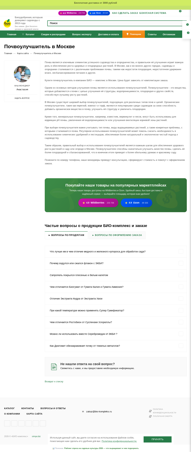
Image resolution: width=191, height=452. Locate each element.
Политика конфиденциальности (164, 411)
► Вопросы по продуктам (66, 235)
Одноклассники (29, 423)
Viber (169, 367)
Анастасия (22, 89)
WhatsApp (176, 367)
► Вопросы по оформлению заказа (117, 235)
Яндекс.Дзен (36, 423)
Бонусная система (152, 13)
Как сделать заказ (125, 13)
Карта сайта (35, 414)
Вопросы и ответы (53, 408)
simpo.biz (36, 436)
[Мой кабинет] (171, 13)
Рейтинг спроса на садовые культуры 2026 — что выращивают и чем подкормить (101, 448)
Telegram (14, 423)
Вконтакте (7, 423)
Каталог (9, 408)
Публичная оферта (163, 416)
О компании (12, 414)
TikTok (43, 423)
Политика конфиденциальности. (119, 441)
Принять (158, 439)
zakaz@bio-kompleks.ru (99, 411)
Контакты (27, 408)
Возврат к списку (54, 381)
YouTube (21, 423)
